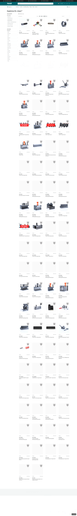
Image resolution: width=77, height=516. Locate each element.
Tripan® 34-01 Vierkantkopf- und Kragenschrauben (37, 479)
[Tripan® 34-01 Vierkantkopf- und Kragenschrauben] (37, 469)
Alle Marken (8, 30)
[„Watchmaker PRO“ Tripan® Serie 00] (24, 125)
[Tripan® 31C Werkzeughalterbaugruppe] (37, 186)
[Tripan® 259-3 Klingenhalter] (37, 348)
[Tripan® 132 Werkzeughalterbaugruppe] (24, 44)
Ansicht (37, 16)
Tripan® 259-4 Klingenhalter (63, 215)
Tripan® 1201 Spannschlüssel (23, 94)
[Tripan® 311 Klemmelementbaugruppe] (64, 307)
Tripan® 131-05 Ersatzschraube (24, 33)
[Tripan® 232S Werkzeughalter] (24, 287)
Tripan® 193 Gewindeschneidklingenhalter (49, 216)
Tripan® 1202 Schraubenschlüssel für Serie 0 (50, 155)
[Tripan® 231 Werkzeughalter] (37, 287)
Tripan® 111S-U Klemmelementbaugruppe (23, 439)
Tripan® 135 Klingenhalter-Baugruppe (49, 95)
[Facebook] (56, 507)
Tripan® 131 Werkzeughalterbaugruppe (49, 54)
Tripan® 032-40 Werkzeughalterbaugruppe (49, 419)
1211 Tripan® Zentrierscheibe (23, 276)
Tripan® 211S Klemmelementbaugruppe (62, 155)
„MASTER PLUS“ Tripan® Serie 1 (37, 377)
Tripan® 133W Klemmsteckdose (37, 175)
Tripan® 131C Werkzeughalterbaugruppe (49, 297)
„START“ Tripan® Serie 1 (62, 134)
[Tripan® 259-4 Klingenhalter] (64, 206)
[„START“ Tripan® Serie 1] (64, 125)
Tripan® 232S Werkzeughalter (23, 296)
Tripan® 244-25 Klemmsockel (49, 175)
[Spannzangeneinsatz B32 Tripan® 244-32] (24, 449)
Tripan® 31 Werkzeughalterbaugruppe (36, 54)
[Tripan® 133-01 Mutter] (64, 23)
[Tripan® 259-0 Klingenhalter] (50, 327)
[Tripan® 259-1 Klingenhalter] (37, 327)
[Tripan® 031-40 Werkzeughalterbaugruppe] (37, 408)
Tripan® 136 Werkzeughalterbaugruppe (36, 216)
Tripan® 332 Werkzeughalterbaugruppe (23, 216)
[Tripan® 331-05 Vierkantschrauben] (64, 408)
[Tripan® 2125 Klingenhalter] (24, 246)
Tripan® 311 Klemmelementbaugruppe (62, 317)
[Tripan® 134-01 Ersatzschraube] (50, 388)
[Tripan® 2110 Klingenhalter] (37, 145)
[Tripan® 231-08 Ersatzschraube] (64, 368)
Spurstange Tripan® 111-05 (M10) (24, 195)
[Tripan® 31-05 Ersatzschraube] (37, 388)
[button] (39, 16)
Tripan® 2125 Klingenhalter (23, 256)
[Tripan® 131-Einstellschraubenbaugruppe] (24, 348)
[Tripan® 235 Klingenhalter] (37, 65)
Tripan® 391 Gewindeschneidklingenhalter (23, 317)
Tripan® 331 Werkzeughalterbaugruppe (63, 196)
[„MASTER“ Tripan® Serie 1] (50, 246)
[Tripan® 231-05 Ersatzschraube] (24, 388)
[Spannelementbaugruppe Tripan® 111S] (24, 65)
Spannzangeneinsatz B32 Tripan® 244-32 (24, 459)
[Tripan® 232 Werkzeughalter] (50, 429)
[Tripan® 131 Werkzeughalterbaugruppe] (50, 44)
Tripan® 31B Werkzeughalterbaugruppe (49, 358)
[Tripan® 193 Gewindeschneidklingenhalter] (50, 206)
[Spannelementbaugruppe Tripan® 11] (64, 84)
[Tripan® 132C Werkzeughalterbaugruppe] (64, 267)
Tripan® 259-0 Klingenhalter (49, 337)
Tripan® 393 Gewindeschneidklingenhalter (49, 317)
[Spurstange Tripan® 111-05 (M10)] (24, 186)
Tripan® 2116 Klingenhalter (23, 175)
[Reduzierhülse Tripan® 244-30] (64, 388)
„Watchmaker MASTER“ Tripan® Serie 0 (24, 378)
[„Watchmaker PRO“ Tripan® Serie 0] (24, 226)
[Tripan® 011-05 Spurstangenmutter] (64, 429)
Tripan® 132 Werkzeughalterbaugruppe (23, 54)
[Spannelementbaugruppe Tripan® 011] (64, 327)
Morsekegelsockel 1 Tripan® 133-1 (50, 458)
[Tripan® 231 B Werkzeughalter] (37, 125)
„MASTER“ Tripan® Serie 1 (49, 256)
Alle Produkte (9, 15)
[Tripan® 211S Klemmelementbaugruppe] (64, 145)
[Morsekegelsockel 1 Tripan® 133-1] (50, 449)
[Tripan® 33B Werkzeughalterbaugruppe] (50, 267)
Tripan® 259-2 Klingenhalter (63, 53)
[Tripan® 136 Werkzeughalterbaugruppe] (37, 206)
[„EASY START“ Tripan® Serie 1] (64, 65)
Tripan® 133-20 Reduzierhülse (23, 418)
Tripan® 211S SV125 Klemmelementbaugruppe (36, 439)
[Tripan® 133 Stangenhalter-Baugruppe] (64, 287)
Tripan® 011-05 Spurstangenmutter (62, 439)
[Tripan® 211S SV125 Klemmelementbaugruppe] (37, 429)
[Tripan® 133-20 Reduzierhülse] (24, 408)
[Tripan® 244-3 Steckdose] (64, 246)
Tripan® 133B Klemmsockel (63, 175)
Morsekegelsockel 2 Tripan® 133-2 (64, 458)
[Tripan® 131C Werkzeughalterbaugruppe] (50, 287)
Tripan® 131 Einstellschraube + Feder (50, 34)
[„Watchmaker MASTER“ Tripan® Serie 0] (24, 368)
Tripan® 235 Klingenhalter (36, 74)
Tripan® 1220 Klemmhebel (36, 94)
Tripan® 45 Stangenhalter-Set (63, 114)
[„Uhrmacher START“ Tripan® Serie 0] (50, 368)
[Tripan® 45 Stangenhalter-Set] (64, 104)
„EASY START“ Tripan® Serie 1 (63, 74)
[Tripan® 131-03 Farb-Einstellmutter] (37, 23)
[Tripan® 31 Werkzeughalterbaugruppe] (37, 44)
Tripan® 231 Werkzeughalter (36, 296)
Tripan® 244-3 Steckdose (62, 256)
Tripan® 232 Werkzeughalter (49, 438)
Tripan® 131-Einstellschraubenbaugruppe (23, 358)
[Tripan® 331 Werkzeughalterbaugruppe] (64, 186)
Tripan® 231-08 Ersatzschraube (63, 377)
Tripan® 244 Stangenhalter (49, 114)
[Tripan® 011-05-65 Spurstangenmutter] (37, 449)
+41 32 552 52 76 (60, 502)
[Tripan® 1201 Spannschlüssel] (24, 84)
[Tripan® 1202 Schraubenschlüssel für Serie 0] (50, 145)
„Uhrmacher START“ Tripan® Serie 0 (50, 378)
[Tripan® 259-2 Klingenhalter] (64, 44)
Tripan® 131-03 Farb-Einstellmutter (35, 34)
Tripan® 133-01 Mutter (62, 33)
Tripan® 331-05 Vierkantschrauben (64, 418)
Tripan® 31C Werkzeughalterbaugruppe (36, 196)
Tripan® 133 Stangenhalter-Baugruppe (63, 297)
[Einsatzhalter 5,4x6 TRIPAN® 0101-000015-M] (64, 348)
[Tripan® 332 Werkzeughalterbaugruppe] (24, 206)
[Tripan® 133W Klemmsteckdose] (37, 165)
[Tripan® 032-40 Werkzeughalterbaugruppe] (50, 408)
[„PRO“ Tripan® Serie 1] (50, 125)
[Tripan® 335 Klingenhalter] (37, 246)
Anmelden (61, 3)
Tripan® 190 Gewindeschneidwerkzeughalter (37, 317)
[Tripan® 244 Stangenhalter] (50, 104)
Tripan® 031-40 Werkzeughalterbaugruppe (36, 419)
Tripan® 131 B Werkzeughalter (49, 74)
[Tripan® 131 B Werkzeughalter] (50, 65)
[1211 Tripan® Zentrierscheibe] (24, 267)
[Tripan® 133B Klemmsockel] (64, 165)
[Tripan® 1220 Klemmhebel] (37, 84)
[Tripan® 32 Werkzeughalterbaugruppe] (37, 104)
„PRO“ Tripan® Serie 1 (48, 134)
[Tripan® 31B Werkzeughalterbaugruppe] (50, 348)
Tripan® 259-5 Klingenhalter (23, 337)
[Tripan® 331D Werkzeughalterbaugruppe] (50, 186)
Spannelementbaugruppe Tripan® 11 (64, 95)
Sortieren (63, 16)
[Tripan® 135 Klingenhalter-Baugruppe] (50, 84)
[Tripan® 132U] (24, 145)
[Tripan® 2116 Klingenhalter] (24, 165)
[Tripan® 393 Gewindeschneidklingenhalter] (50, 307)
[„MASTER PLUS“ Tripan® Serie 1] (37, 368)
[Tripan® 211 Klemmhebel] (37, 267)
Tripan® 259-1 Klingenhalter (36, 337)
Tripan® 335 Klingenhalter (36, 256)
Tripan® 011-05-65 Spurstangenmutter (35, 459)
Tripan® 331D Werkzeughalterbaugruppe (49, 196)
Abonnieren (48, 495)
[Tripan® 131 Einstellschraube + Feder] (50, 23)
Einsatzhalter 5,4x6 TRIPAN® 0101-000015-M (64, 358)
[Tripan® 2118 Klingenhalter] (64, 226)
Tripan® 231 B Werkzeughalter (36, 134)
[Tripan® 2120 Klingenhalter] (50, 226)
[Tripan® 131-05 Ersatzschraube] (24, 23)
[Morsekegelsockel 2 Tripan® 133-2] (64, 449)
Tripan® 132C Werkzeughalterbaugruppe (63, 277)
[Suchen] (35, 4)
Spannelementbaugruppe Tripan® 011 (64, 338)
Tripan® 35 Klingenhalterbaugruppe (22, 115)
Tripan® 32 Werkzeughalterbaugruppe (36, 115)
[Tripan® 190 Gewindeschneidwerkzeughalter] (37, 307)
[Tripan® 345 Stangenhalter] (37, 226)
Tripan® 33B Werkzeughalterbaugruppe (49, 277)
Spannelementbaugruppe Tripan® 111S (24, 75)
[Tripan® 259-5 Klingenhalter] (24, 327)
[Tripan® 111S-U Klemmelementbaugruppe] (24, 429)
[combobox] (34, 4)
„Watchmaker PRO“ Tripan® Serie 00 (24, 135)
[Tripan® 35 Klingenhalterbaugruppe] (24, 104)
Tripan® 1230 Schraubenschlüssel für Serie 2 (24, 479)
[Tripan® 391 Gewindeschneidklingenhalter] (24, 307)
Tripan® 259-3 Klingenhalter (36, 357)
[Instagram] (59, 507)
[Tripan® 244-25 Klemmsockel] (50, 165)
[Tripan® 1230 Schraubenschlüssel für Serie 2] (24, 469)
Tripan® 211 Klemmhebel (36, 276)
